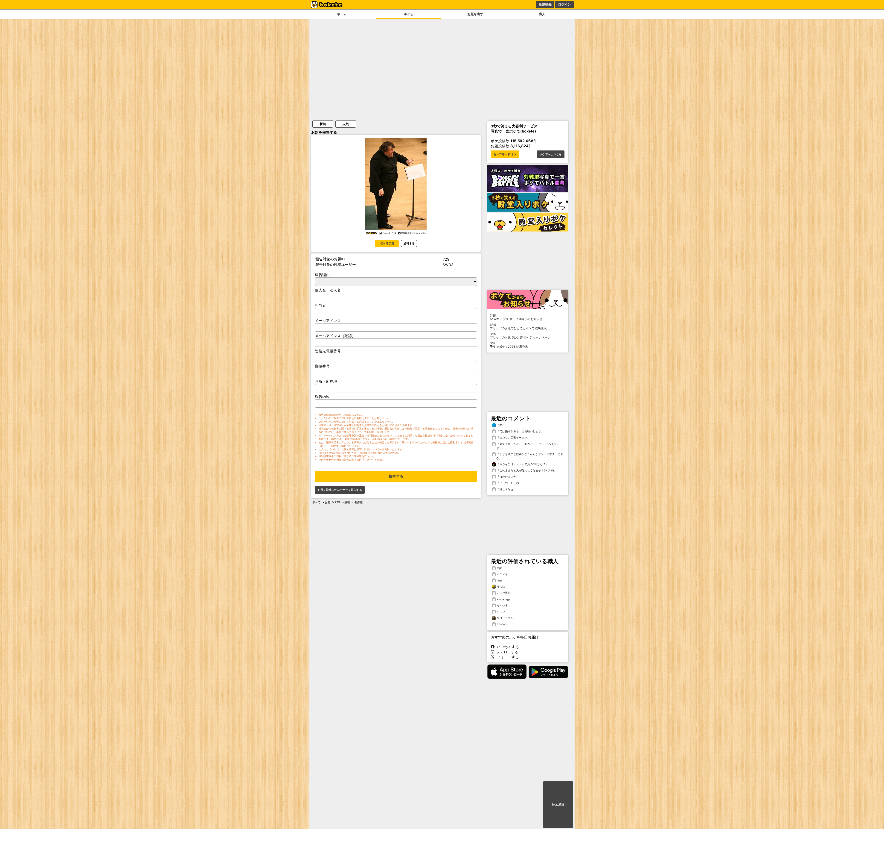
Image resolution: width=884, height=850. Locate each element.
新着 (323, 124)
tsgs (499, 568)
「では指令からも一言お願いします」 (520, 431)
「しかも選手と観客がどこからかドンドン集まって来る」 (529, 456)
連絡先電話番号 (328, 351)
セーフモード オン (505, 154)
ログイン (564, 4)
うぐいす (502, 605)
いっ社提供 (504, 592)
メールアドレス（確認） (335, 335)
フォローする (506, 652)
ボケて (316, 502)
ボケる (408, 14)
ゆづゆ (501, 586)
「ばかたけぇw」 (507, 476)
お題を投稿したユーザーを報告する (340, 489)
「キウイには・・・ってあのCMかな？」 (522, 464)
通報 (347, 502)
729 (337, 502)
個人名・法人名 (328, 290)
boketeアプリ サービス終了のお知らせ (516, 317)
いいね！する (506, 646)
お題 (327, 502)
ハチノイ (502, 574)
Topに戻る (558, 804)
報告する (396, 476)
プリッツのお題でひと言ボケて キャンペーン (520, 335)
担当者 (320, 305)
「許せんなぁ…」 (507, 489)
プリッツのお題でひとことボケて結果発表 (518, 326)
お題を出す (475, 14)
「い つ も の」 (509, 483)
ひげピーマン (505, 618)
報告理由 (322, 274)
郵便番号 (322, 366)
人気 (346, 124)
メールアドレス (328, 320)
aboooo (501, 624)
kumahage (503, 599)
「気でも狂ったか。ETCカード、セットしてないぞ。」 (527, 446)
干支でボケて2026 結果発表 (509, 344)
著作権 (358, 502)
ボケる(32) (387, 243)
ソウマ (501, 611)
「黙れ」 (502, 425)
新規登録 (545, 4)
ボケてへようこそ (551, 154)
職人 (542, 14)
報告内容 (322, 396)
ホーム (342, 14)
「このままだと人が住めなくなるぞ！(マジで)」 (526, 470)
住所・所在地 (326, 381)
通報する (409, 243)
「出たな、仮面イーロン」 (513, 437)
